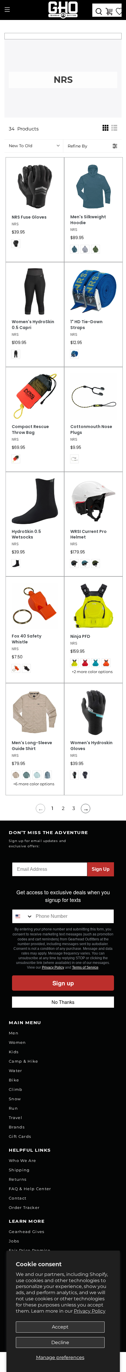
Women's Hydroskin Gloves (91, 746)
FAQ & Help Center (30, 1188)
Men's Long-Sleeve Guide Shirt (32, 746)
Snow (15, 1098)
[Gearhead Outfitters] (63, 10)
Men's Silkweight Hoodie (88, 220)
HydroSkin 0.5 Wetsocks (26, 534)
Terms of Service (85, 967)
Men (13, 1033)
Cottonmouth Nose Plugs (91, 429)
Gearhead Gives (27, 1231)
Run (13, 1108)
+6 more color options (33, 784)
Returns (17, 1179)
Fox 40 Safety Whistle (26, 639)
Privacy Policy (89, 1311)
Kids (13, 1051)
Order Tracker (24, 1207)
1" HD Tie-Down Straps (86, 325)
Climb (16, 1089)
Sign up (63, 983)
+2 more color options (92, 672)
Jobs (14, 1241)
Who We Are (22, 1160)
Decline (60, 1342)
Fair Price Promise (29, 1250)
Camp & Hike (23, 1061)
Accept (60, 1327)
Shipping (19, 1170)
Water (15, 1070)
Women (17, 1042)
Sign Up (101, 869)
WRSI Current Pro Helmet (88, 534)
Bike (14, 1080)
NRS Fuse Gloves (29, 217)
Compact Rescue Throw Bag (30, 429)
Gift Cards (20, 1136)
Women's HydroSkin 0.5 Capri (33, 325)
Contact (17, 1198)
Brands (17, 1127)
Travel (15, 1117)
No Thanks (63, 1002)
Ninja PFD (80, 636)
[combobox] (22, 916)
